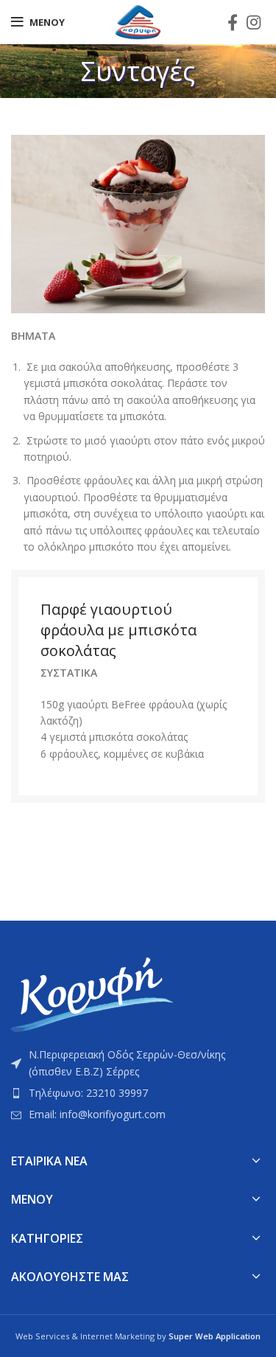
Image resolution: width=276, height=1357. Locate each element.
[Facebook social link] (232, 22)
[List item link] (138, 1093)
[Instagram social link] (253, 22)
